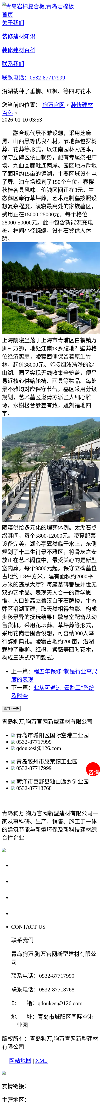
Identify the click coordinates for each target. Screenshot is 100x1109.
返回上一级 (11, 709)
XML (41, 1061)
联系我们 (24, 913)
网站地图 (20, 1061)
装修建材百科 (30, 897)
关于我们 (24, 865)
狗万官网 (53, 105)
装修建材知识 (30, 881)
